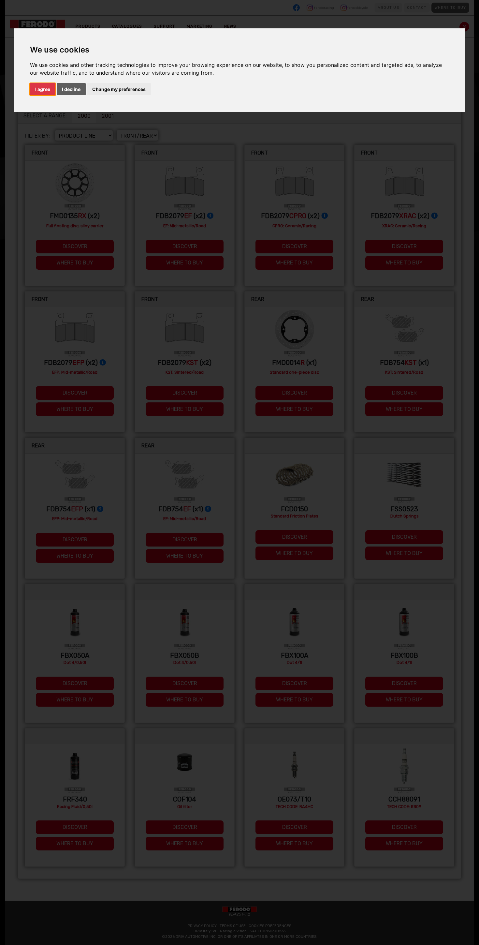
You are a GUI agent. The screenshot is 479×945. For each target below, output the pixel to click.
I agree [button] (42, 89)
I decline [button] (71, 89)
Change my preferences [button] (119, 89)
